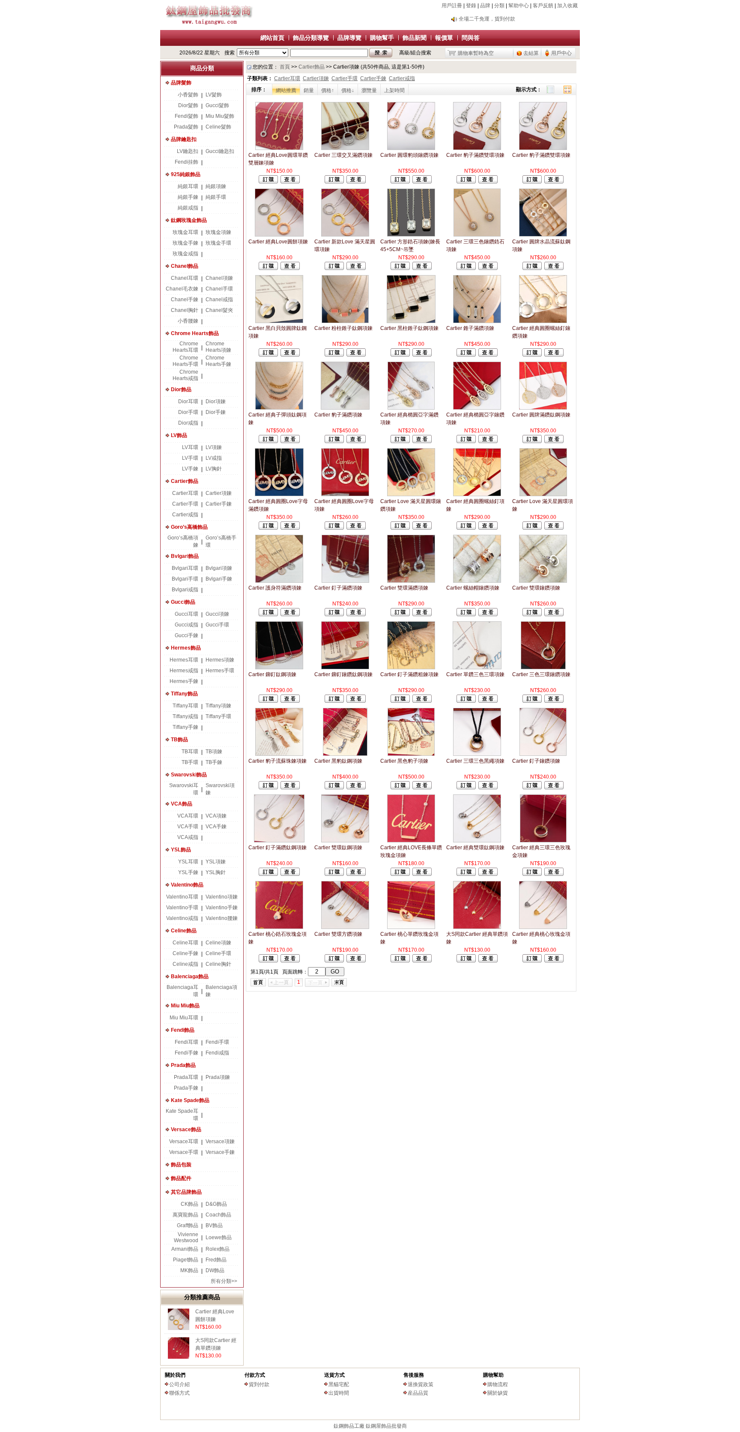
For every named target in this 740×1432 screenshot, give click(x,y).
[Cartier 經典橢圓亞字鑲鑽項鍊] (477, 408)
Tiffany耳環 (185, 706)
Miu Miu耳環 (184, 1018)
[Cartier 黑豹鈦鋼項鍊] (345, 754)
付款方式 (255, 1375)
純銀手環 (216, 197)
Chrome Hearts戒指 (185, 375)
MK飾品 (189, 1270)
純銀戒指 (188, 208)
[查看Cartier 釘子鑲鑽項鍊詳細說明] (554, 788)
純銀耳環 (188, 186)
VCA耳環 (187, 816)
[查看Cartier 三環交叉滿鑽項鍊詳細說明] (356, 182)
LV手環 (190, 458)
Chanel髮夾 (219, 310)
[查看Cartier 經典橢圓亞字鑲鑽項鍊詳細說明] (488, 441)
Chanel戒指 (219, 300)
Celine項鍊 (218, 943)
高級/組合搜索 (415, 53)
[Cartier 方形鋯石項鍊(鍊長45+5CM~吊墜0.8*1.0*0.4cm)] (411, 235)
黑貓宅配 (338, 1384)
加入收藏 (567, 6)
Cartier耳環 (185, 493)
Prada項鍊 (218, 1077)
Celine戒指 (185, 964)
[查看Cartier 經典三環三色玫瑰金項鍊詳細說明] (554, 874)
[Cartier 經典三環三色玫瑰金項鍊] (543, 841)
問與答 (471, 37)
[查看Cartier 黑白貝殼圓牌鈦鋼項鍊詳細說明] (290, 355)
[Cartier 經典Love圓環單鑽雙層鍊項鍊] (279, 148)
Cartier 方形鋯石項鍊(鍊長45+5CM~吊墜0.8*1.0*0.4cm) (410, 249)
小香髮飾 (188, 95)
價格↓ (347, 90)
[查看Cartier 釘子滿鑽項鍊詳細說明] (356, 614)
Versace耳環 (183, 1141)
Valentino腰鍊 (222, 918)
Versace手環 (183, 1152)
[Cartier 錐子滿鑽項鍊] (477, 321)
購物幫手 (382, 37)
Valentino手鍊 (222, 908)
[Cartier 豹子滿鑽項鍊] (345, 408)
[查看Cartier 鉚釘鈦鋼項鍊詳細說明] (290, 701)
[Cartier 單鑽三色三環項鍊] (477, 668)
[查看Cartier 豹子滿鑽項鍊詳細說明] (356, 441)
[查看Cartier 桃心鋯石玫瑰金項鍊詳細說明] (290, 961)
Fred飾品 (216, 1260)
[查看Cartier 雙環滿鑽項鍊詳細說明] (422, 614)
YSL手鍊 (188, 872)
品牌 (485, 6)
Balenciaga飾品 (190, 977)
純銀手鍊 (188, 197)
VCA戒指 (187, 837)
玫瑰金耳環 (185, 232)
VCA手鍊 (216, 827)
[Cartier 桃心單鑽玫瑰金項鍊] (411, 927)
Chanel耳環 (184, 278)
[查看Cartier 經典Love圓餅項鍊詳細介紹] (178, 1328)
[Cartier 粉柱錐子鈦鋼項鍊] (345, 321)
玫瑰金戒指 (185, 254)
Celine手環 (218, 953)
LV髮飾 (214, 95)
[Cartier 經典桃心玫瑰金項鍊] (543, 927)
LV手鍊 (190, 469)
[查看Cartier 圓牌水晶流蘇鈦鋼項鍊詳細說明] (554, 268)
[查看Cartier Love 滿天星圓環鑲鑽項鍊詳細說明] (422, 528)
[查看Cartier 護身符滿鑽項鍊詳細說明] (290, 614)
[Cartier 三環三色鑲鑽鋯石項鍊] (477, 235)
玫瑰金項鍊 (218, 232)
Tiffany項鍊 (218, 706)
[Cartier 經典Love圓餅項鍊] (279, 235)
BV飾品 (214, 1225)
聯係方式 (179, 1393)
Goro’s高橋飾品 (189, 527)
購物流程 (497, 1384)
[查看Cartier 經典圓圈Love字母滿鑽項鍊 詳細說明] (290, 528)
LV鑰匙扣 (187, 151)
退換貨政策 (420, 1384)
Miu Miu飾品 (185, 1006)
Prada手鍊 (186, 1088)
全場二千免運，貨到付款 (487, 19)
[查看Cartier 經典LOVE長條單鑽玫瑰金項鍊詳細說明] (422, 874)
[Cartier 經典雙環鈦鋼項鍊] (477, 841)
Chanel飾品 (184, 266)
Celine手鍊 (185, 953)
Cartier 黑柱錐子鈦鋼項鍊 (409, 328)
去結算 (531, 53)
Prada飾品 (183, 1065)
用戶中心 (561, 53)
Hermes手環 (220, 671)
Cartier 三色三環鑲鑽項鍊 (541, 674)
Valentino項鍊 (222, 897)
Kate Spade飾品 (190, 1100)
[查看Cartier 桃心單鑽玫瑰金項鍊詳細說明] (422, 961)
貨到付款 (259, 1384)
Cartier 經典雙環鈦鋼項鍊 (475, 848)
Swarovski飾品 (189, 775)
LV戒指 (214, 458)
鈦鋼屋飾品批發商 (386, 1426)
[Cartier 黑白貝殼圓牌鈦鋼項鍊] (279, 321)
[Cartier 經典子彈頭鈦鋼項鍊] (279, 408)
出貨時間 (338, 1393)
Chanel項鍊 (219, 278)
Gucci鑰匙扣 (220, 151)
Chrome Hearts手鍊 (218, 361)
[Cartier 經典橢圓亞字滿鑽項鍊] (411, 408)
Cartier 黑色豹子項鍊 (404, 761)
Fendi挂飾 (186, 162)
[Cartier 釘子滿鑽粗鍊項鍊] (411, 668)
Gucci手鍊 (186, 635)
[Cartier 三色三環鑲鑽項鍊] (543, 668)
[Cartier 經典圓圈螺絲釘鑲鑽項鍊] (543, 321)
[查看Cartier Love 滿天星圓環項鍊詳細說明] (554, 528)
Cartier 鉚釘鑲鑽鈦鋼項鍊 (343, 674)
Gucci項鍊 (217, 614)
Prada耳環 (186, 1077)
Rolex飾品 (218, 1249)
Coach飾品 (218, 1215)
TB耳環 (190, 752)
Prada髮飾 (186, 127)
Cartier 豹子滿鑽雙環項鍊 (475, 155)
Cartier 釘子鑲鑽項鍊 (536, 761)
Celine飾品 (184, 931)
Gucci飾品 (183, 602)
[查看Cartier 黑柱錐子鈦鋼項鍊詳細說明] (422, 355)
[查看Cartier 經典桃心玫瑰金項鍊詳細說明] (554, 961)
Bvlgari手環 (185, 579)
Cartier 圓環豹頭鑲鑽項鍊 (409, 155)
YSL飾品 (181, 850)
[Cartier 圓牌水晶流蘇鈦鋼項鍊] (543, 235)
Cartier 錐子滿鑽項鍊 (470, 328)
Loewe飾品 (219, 1237)
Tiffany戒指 (185, 716)
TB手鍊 (214, 762)
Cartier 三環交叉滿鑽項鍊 (343, 155)
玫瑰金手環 (218, 243)
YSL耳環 (188, 862)
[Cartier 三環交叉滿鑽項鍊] (345, 148)
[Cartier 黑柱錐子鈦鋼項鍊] (411, 321)
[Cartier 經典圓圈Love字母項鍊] (345, 494)
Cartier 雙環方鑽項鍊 (338, 934)
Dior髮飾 (188, 105)
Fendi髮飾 (186, 116)
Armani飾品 (184, 1249)
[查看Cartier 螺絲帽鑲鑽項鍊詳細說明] (488, 614)
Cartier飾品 (184, 481)
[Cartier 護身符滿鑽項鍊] (279, 581)
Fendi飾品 (182, 1030)
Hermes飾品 (186, 648)
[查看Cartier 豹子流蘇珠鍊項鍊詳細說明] (290, 788)
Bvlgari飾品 (185, 556)
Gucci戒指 (186, 625)
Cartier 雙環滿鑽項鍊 (404, 588)
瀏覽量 (369, 90)
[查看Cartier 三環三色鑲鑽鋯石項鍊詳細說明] (488, 268)
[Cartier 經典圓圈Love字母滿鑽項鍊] (279, 494)
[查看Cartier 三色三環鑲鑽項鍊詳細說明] (554, 701)
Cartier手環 (185, 504)
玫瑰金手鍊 (185, 243)
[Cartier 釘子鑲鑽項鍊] (543, 754)
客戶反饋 (543, 6)
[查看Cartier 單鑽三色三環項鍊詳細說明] (488, 701)
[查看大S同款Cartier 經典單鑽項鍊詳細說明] (488, 961)
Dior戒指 (188, 423)
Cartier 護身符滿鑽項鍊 (274, 588)
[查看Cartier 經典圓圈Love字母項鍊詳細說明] (356, 528)
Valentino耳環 (182, 897)
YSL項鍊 (216, 862)
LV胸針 (214, 469)
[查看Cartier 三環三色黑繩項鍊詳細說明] (488, 788)
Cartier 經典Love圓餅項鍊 (278, 242)
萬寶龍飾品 (185, 1215)
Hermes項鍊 (220, 660)
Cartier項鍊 (219, 493)
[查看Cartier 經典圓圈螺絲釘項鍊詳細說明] (488, 528)
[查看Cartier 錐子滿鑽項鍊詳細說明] (488, 355)
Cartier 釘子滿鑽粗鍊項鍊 (409, 674)
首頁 (285, 67)
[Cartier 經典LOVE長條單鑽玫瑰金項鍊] (411, 841)
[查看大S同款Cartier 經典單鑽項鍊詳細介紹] (178, 1357)
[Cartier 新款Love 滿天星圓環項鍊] (345, 235)
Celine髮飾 (218, 127)
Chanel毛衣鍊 (182, 289)
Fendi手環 (217, 1042)
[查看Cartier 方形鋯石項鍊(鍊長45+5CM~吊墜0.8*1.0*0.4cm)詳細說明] (422, 268)
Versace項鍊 (220, 1141)
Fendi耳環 (186, 1042)
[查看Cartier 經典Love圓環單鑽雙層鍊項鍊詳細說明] (290, 182)
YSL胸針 (216, 872)
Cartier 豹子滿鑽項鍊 (338, 415)
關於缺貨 (497, 1393)
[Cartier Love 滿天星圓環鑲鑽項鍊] (411, 494)
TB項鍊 (214, 752)
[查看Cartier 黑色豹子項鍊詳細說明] (422, 788)
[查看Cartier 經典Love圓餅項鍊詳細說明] (290, 268)
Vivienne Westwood (186, 1237)
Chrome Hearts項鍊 (218, 347)
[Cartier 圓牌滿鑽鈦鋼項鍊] (543, 408)
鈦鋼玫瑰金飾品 (189, 220)
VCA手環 (187, 827)
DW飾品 (215, 1270)
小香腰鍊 (188, 321)
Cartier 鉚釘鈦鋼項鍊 (272, 674)
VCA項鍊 (216, 816)
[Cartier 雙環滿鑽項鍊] (411, 581)
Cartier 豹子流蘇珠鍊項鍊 (277, 761)
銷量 (309, 90)
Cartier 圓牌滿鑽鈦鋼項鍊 (541, 415)
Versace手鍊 (220, 1152)
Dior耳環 (188, 401)
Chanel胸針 (184, 310)
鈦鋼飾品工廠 (349, 1426)
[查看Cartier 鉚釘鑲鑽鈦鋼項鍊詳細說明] (356, 701)
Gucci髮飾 (217, 105)
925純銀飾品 (185, 174)
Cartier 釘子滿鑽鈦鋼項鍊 (277, 848)
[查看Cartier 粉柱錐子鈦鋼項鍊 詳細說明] (356, 355)
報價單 (444, 37)
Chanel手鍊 (184, 300)
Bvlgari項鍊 (219, 568)
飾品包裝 (181, 1165)
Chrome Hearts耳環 (185, 347)
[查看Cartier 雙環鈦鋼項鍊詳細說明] (356, 874)
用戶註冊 (452, 6)
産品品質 (418, 1393)
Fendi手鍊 (186, 1053)
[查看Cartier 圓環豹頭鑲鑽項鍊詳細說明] (422, 182)
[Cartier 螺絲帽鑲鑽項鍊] (477, 581)
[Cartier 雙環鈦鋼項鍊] (345, 841)
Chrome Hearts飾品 (195, 333)
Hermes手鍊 (184, 681)
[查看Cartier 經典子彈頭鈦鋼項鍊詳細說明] (290, 441)
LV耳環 (190, 447)
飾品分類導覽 (311, 37)
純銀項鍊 (216, 186)
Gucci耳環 (186, 614)
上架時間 (394, 90)
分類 (499, 6)
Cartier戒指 (185, 515)
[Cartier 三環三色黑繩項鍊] (477, 754)
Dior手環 (188, 412)
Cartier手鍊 (219, 504)
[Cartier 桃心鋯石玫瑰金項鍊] (279, 927)
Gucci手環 (217, 625)
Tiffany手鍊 (185, 727)
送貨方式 (334, 1375)
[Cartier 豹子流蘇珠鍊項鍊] (279, 754)
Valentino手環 (182, 908)
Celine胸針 (218, 964)
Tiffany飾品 (184, 694)
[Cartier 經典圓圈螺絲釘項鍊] (477, 494)
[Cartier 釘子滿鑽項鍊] (345, 581)
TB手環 (190, 762)
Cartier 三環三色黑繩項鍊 (475, 761)
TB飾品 (179, 740)
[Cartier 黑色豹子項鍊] (411, 754)
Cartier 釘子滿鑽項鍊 (338, 588)
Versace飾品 (186, 1129)
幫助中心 (518, 6)
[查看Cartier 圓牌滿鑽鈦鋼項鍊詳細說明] (554, 441)
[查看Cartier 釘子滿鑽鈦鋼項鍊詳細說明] (290, 874)
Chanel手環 (219, 289)
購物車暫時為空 (476, 53)
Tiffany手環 (218, 716)
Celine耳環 (185, 943)
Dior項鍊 (216, 401)
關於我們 (175, 1375)
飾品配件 (181, 1178)
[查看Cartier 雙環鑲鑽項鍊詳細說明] (554, 614)
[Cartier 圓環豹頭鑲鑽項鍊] (411, 148)
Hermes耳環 (184, 660)
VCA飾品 (181, 804)
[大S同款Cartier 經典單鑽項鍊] (477, 927)
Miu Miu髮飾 (220, 116)
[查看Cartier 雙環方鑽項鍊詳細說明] (356, 961)
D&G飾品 (216, 1204)
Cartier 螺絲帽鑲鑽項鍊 (472, 588)
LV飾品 (179, 435)
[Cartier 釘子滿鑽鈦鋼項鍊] (279, 841)
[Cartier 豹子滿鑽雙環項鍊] (477, 148)
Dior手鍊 (216, 412)
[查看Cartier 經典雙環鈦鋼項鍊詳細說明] (488, 874)
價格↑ (327, 90)
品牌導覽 (349, 37)
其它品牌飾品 (186, 1192)
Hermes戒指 (184, 671)
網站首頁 (272, 37)
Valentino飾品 (187, 885)
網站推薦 (286, 90)
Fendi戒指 (217, 1053)
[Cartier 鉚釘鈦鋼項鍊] (279, 668)
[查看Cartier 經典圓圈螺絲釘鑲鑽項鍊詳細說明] (554, 355)
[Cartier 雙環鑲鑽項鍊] (543, 581)
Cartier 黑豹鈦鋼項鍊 (338, 761)
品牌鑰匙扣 (184, 139)
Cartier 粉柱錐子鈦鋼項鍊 (343, 328)
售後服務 (413, 1375)
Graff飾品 (187, 1225)
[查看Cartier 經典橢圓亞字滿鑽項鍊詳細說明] (422, 441)
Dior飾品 (181, 389)
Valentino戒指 (182, 918)
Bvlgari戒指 (185, 590)
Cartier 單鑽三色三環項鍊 (475, 674)
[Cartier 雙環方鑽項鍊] (345, 927)
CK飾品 (189, 1204)
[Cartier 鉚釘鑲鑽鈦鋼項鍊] (345, 668)
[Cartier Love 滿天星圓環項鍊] (543, 494)
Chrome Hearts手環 (185, 361)
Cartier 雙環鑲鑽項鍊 (536, 588)
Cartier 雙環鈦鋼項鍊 (338, 848)
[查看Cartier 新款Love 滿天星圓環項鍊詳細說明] (356, 268)
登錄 (471, 6)
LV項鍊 (214, 447)
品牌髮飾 (181, 83)
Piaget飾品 (185, 1260)
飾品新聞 (415, 37)
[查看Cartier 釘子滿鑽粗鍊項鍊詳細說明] (422, 701)
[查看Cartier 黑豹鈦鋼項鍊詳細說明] (356, 788)
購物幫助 (493, 1375)
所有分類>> (224, 1281)
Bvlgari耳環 (185, 568)
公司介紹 (179, 1384)
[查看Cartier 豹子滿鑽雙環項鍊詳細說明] (488, 182)
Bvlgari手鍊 (219, 579)
